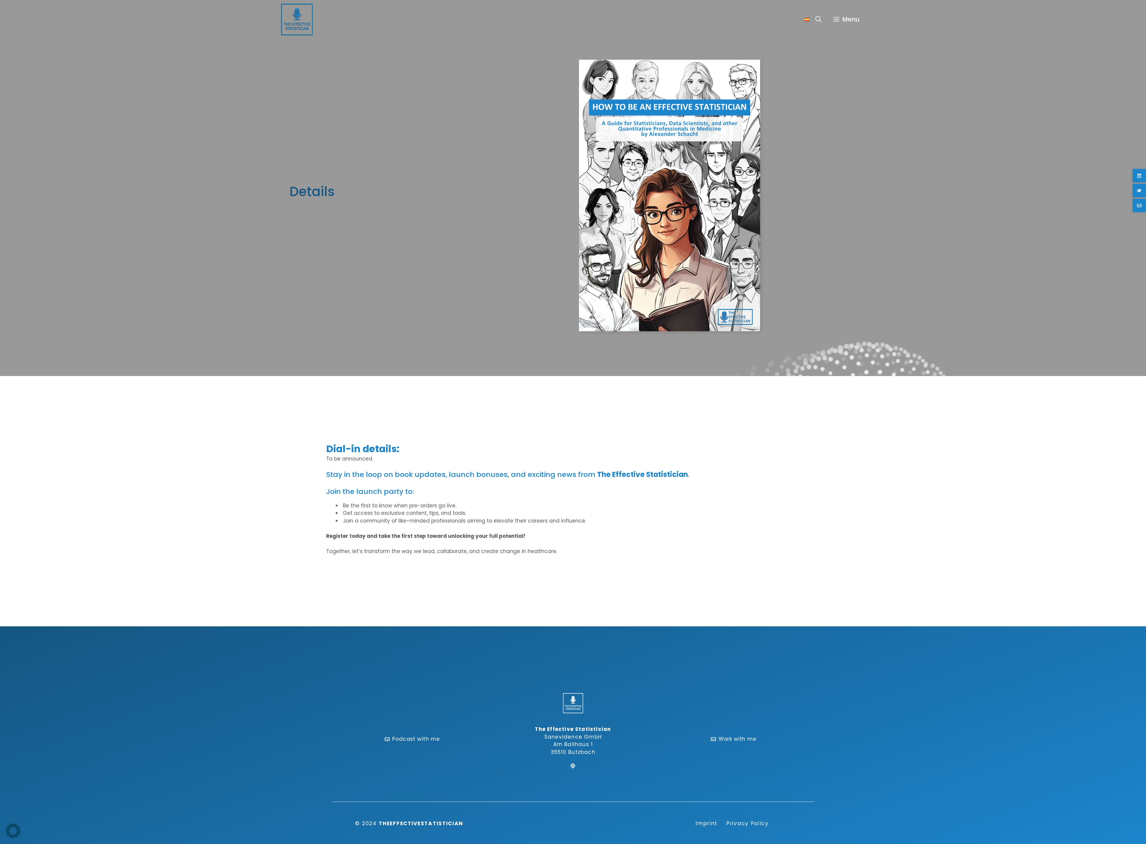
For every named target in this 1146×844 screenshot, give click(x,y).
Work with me (738, 739)
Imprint (706, 823)
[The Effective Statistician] (297, 19)
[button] (818, 19)
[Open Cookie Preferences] (13, 836)
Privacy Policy (747, 823)
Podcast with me (416, 739)
